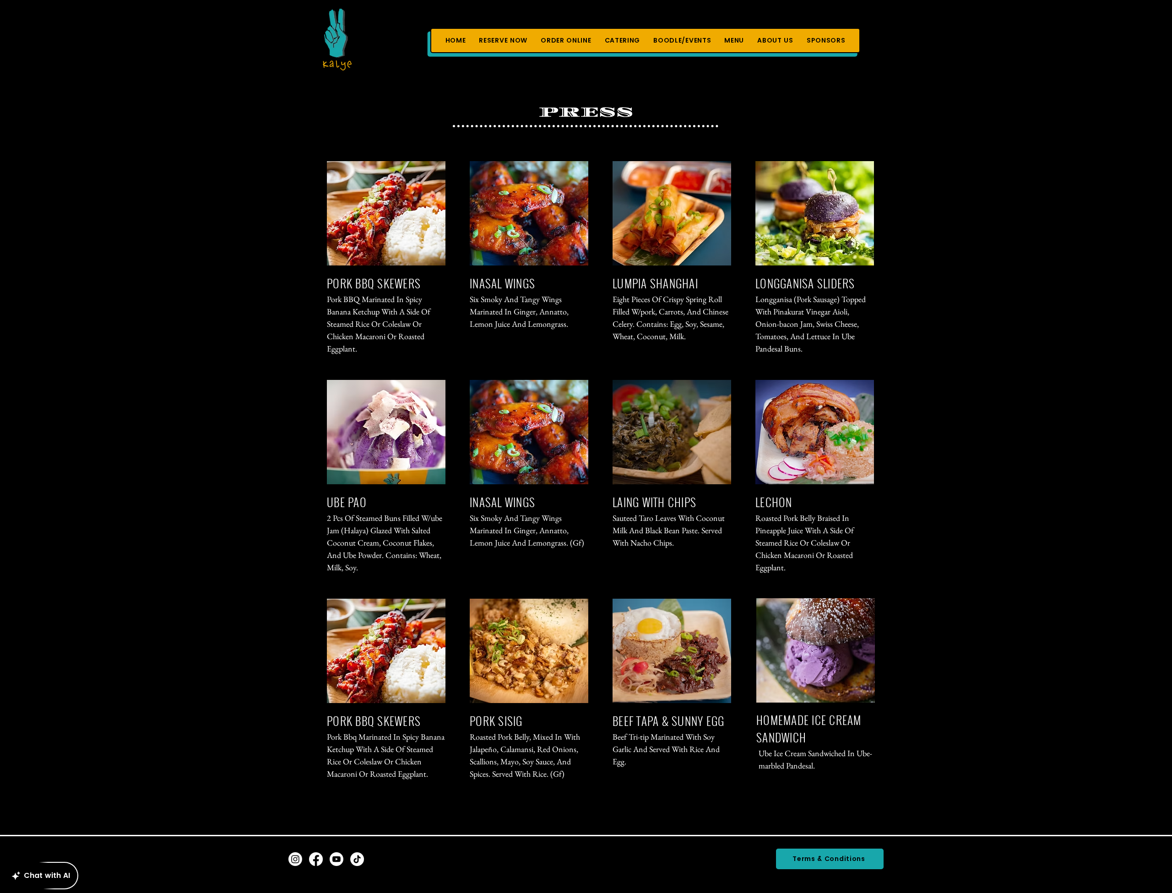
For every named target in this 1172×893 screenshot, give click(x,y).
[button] (566, 40)
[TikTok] (357, 859)
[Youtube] (336, 859)
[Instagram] (295, 859)
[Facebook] (316, 859)
